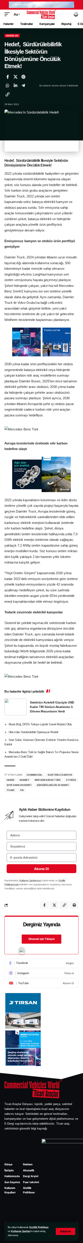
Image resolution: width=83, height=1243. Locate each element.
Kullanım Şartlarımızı (30, 880)
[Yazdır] (74, 905)
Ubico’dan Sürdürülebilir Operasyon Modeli (33, 732)
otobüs (71, 780)
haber (10, 780)
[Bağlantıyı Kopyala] (7, 94)
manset (24, 780)
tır (22, 790)
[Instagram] (41, 973)
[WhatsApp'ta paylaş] (7, 85)
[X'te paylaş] (15, 76)
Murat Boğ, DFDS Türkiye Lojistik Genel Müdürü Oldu (40, 724)
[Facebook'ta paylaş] (7, 76)
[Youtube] (41, 983)
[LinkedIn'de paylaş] (15, 85)
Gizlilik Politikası (38, 1227)
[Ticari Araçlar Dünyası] (41, 14)
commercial (34, 774)
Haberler (12, 35)
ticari (11, 790)
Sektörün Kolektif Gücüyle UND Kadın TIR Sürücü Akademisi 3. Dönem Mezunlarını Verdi (52, 707)
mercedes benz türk (48, 780)
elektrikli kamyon (60, 774)
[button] (65, 1231)
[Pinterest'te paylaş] (23, 76)
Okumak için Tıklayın (41, 939)
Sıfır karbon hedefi (19, 785)
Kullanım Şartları (20, 1231)
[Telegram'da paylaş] (23, 85)
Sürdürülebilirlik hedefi (53, 785)
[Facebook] (41, 963)
